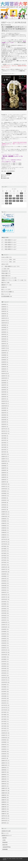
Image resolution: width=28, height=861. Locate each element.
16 (6, 198)
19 (17, 198)
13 (21, 195)
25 (14, 200)
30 (6, 203)
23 (6, 200)
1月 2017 (14, 189)
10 (10, 195)
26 (17, 200)
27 (21, 200)
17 (10, 198)
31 (10, 203)
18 (14, 198)
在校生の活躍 (6, 178)
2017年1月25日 (7, 24)
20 (21, 198)
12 (17, 195)
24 (10, 200)
